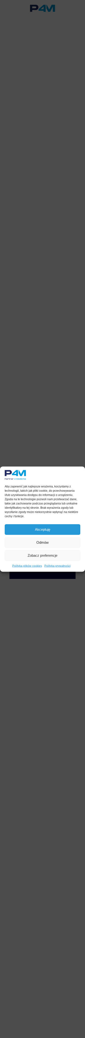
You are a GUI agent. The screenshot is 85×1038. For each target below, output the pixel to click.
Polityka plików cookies (27, 565)
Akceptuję (42, 529)
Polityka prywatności (57, 565)
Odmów (42, 542)
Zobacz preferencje (42, 555)
